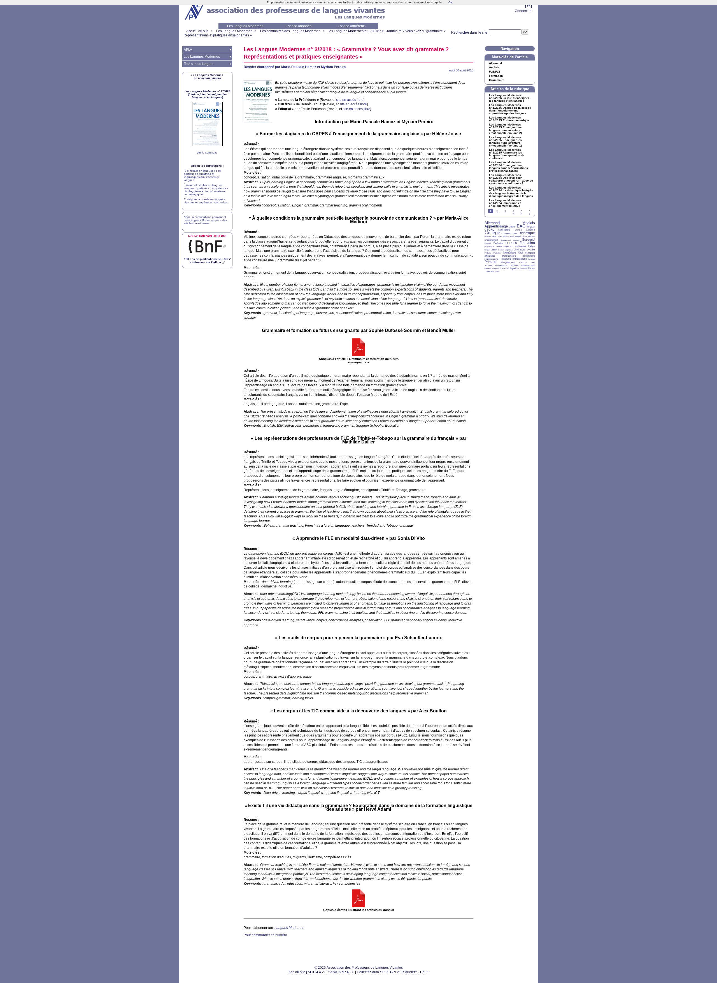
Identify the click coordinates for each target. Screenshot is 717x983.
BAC (521, 226)
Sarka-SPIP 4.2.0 (341, 972)
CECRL (489, 229)
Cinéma (530, 229)
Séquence (496, 268)
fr (528, 5)
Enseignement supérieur (510, 240)
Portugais (531, 259)
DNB (494, 237)
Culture (514, 233)
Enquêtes (531, 237)
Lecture (494, 250)
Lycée (531, 249)
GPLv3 (395, 972)
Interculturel (520, 246)
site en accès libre (350, 100)
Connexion (523, 11)
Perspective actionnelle (518, 255)
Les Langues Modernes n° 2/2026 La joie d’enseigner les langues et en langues (509, 98)
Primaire (491, 262)
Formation (496, 76)
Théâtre (531, 268)
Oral (520, 252)
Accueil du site (197, 31)
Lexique (501, 250)
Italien (531, 246)
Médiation (488, 253)
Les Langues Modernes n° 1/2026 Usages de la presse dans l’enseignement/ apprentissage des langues (510, 109)
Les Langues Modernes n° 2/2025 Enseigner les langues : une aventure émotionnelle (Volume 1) (505, 141)
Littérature (519, 249)
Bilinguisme (531, 227)
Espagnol (528, 239)
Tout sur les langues (199, 64)
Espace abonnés (298, 26)
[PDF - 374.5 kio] (358, 347)
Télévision (523, 268)
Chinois (518, 230)
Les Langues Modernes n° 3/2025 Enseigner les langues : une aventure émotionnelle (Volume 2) (505, 128)
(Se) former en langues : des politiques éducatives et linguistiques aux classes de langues (202, 175)
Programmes (508, 262)
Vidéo (497, 272)
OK (450, 2)
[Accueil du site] (194, 11)
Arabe (512, 227)
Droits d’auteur (503, 237)
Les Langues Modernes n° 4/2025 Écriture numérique (509, 119)
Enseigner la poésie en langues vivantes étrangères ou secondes (205, 201)
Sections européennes (496, 265)
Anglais (494, 67)
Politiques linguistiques (513, 258)
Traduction (489, 272)
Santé (533, 262)
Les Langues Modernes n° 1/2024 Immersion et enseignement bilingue (505, 203)
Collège (492, 232)
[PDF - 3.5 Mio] (358, 898)
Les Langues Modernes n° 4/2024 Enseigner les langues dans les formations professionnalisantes (508, 166)
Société (505, 268)
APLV (188, 50)
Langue (487, 250)
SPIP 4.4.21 (317, 972)
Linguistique (509, 250)
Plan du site (296, 972)
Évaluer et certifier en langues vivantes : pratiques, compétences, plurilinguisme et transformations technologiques (206, 189)
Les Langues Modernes (245, 26)
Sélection (488, 268)
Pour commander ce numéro (265, 935)
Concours (506, 233)
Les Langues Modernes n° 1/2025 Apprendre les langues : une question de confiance (506, 154)
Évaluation (498, 243)
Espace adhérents (352, 26)
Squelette (410, 972)
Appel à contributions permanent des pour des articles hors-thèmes (205, 220)
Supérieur (514, 268)
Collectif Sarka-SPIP (372, 972)
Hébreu (499, 246)
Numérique (509, 252)
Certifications (504, 230)
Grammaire (496, 80)
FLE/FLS (511, 243)
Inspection (508, 246)
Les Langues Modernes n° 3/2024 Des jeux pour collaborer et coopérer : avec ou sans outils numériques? (511, 179)
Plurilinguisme (491, 259)
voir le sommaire (207, 152)
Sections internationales (523, 265)
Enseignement (491, 240)
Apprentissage (496, 226)
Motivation (497, 253)
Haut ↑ (425, 972)
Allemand (495, 63)
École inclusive (515, 237)
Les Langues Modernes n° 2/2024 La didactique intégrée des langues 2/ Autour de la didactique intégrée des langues (511, 191)
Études (488, 243)
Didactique (526, 233)
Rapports (523, 262)
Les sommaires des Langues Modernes (290, 31)
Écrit (525, 237)
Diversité (488, 237)
